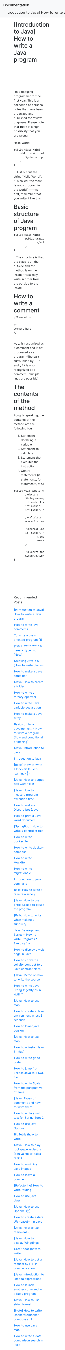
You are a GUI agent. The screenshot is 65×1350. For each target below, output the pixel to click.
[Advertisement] (29, 78)
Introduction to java (27, 758)
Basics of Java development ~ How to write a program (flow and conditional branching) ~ (28, 733)
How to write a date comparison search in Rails (28, 1340)
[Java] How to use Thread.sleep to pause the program (29, 904)
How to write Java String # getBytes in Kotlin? (27, 990)
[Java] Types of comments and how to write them (27, 1102)
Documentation (16, 5)
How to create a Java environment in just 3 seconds (29, 1015)
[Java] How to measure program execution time (26, 794)
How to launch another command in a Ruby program (28, 1289)
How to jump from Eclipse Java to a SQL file (29, 1073)
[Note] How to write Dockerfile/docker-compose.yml (28, 1315)
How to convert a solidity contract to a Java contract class (28, 964)
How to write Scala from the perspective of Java (28, 1087)
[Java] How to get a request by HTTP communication (28, 1264)
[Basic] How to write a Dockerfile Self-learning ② (28, 769)
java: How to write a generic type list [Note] (28, 650)
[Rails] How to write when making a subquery (27, 919)
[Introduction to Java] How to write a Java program (29, 614)
